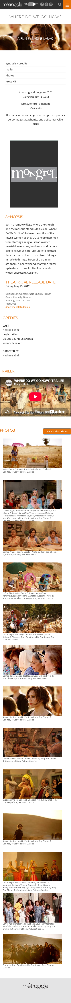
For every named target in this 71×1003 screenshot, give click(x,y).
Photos (9, 75)
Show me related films (17, 307)
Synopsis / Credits (16, 63)
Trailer (9, 69)
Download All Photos (57, 431)
